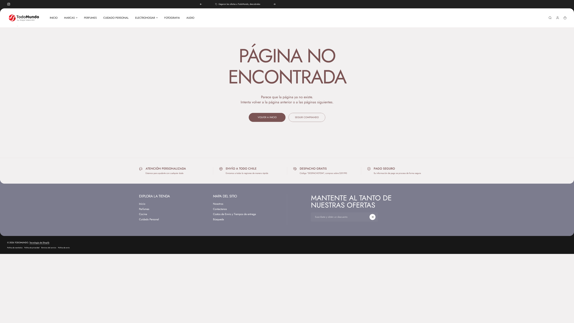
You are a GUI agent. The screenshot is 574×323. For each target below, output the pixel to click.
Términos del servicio (48, 247)
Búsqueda (218, 219)
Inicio (142, 204)
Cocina (143, 214)
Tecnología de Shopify (39, 242)
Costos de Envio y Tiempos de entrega (234, 214)
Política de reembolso (15, 247)
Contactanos (220, 209)
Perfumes (144, 209)
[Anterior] (201, 4)
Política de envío (64, 247)
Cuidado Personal (149, 219)
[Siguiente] (274, 4)
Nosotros (218, 204)
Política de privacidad (31, 247)
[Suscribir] (372, 217)
